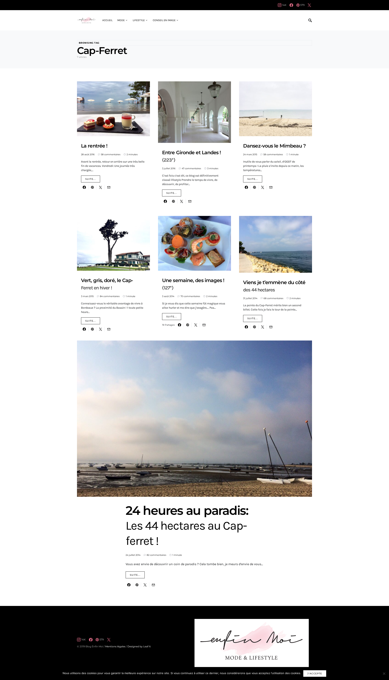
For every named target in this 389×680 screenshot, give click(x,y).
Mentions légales (115, 646)
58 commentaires (110, 154)
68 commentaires (273, 298)
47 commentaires (191, 168)
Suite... (90, 179)
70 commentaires (190, 296)
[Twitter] (309, 5)
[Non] (384, 673)
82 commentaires (156, 555)
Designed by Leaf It (139, 646)
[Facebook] (291, 5)
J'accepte (314, 673)
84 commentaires (110, 296)
